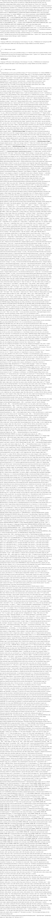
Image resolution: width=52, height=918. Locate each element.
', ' (3, 49)
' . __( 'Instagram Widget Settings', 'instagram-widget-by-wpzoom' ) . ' (18, 151)
